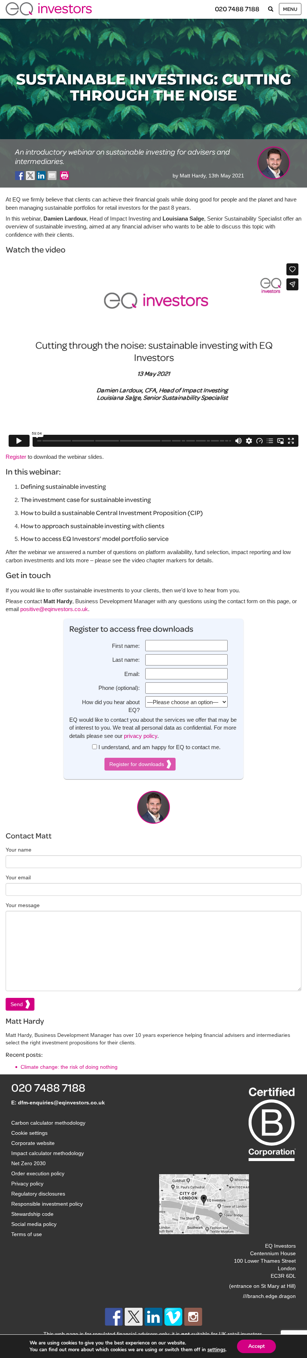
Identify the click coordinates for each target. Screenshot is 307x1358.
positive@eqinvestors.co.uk (54, 609)
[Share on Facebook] (19, 175)
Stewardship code (32, 1214)
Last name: (126, 659)
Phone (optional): (119, 688)
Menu (290, 8)
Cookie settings (29, 1133)
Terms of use (26, 1234)
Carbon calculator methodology (48, 1123)
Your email (18, 877)
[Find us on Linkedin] (153, 1317)
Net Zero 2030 (28, 1163)
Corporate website (33, 1143)
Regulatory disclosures (38, 1194)
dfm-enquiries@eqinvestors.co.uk (61, 1103)
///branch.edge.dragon (269, 1296)
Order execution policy (37, 1173)
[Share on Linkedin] (41, 175)
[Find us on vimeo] (173, 1317)
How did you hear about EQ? (111, 706)
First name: (126, 646)
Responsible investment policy (47, 1204)
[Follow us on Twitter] (134, 1317)
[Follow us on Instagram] (193, 1317)
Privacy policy (27, 1184)
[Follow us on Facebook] (114, 1317)
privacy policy (140, 736)
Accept (256, 1346)
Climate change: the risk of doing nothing (69, 1067)
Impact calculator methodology (47, 1153)
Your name (18, 850)
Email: (132, 674)
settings (216, 1349)
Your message (23, 905)
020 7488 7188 (237, 9)
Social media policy (34, 1224)
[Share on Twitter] (30, 175)
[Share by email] (52, 175)
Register (16, 457)
